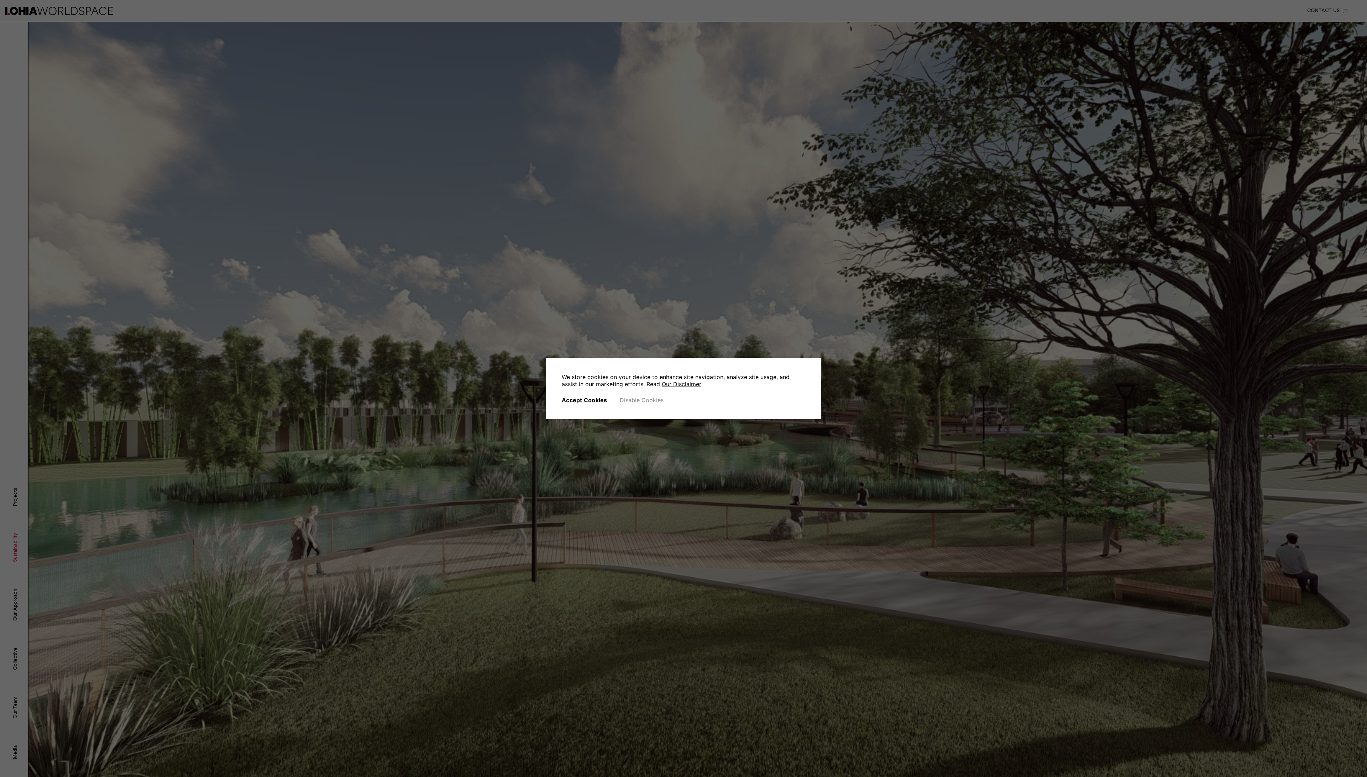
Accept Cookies (584, 400)
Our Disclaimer (681, 384)
